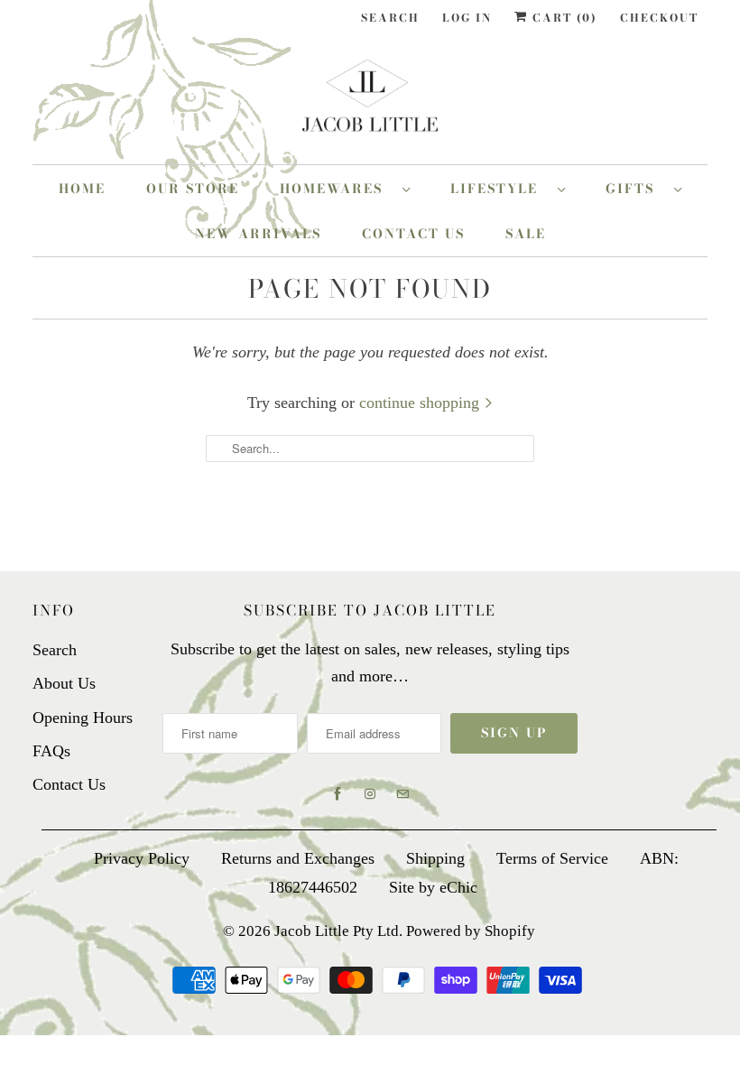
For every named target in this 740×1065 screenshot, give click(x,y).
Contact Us (413, 234)
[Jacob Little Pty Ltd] (370, 102)
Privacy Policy (142, 858)
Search (390, 17)
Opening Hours (82, 717)
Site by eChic (433, 887)
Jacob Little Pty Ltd (336, 931)
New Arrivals (258, 234)
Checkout (659, 17)
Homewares (336, 189)
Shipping (435, 858)
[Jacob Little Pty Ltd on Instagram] (370, 794)
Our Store (192, 189)
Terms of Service (552, 858)
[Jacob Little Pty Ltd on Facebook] (337, 794)
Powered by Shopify (470, 931)
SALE (525, 234)
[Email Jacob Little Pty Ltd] (402, 794)
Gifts (635, 189)
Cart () (562, 17)
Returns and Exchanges (298, 858)
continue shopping (421, 403)
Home (82, 189)
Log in (467, 17)
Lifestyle (499, 189)
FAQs (51, 751)
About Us (64, 683)
